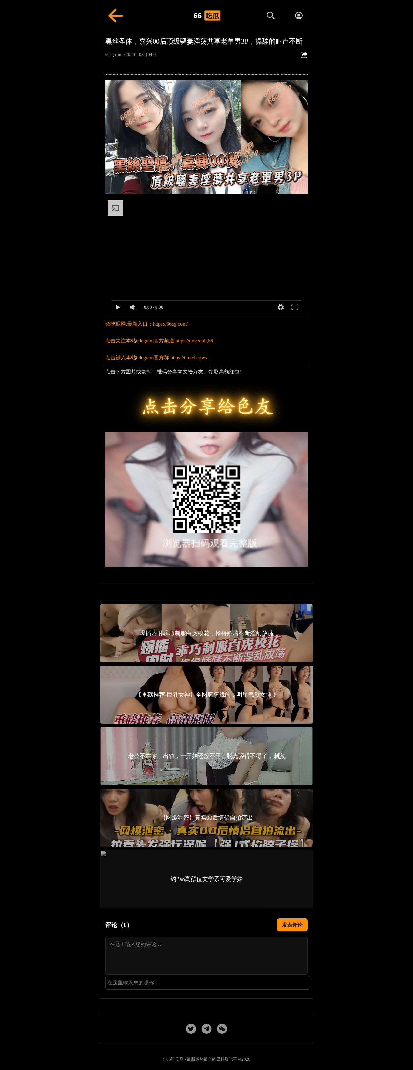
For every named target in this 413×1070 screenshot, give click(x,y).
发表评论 (292, 925)
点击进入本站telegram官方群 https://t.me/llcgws (156, 357)
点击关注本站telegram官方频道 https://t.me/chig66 (159, 340)
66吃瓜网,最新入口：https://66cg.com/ (146, 324)
